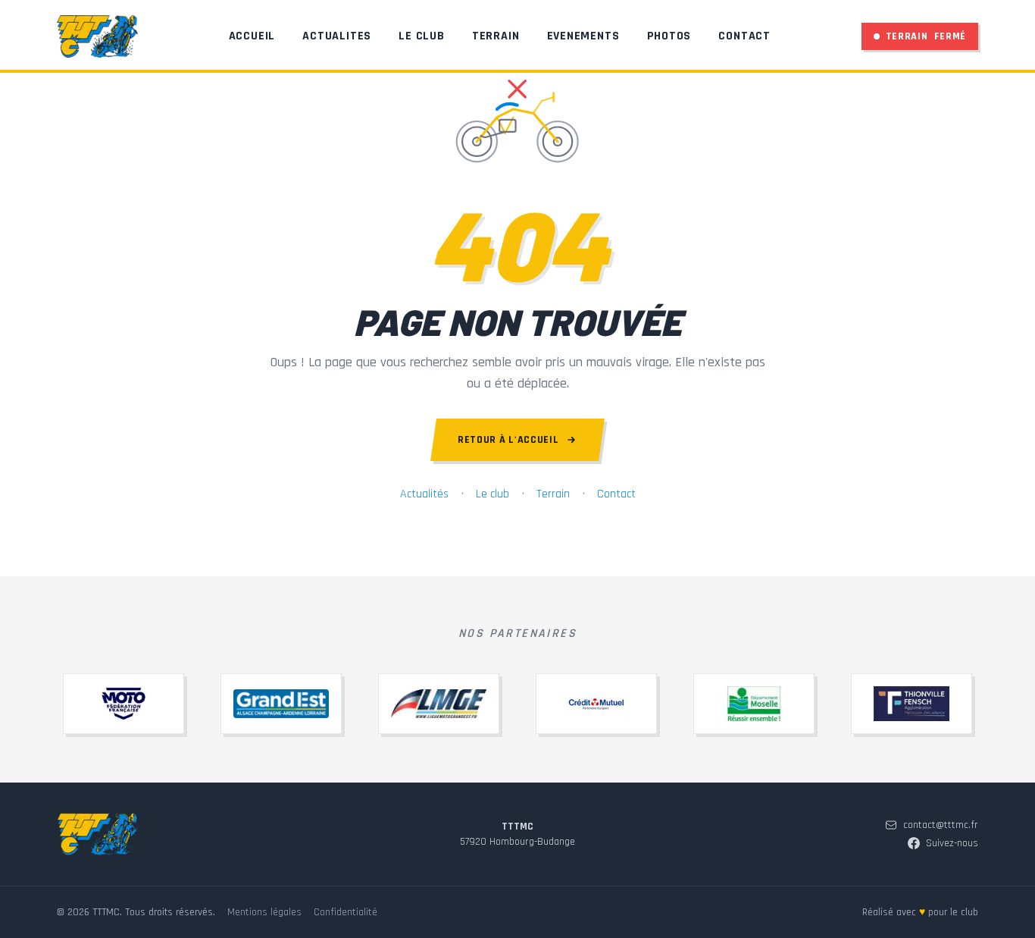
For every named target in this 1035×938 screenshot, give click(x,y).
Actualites (336, 36)
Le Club (422, 36)
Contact (744, 36)
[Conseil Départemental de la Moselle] (754, 703)
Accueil (252, 36)
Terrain (496, 36)
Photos (669, 36)
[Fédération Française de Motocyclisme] (123, 703)
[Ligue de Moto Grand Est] (438, 703)
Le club (492, 494)
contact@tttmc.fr (940, 825)
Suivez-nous (952, 843)
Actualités (424, 494)
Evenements (583, 36)
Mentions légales (264, 912)
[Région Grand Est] (281, 703)
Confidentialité (345, 912)
